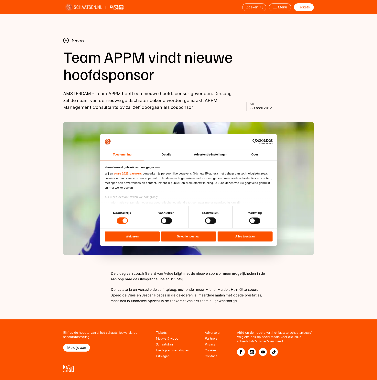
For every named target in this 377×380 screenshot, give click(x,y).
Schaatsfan (164, 344)
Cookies (210, 350)
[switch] (166, 221)
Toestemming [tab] (122, 154)
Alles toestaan (245, 236)
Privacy (210, 344)
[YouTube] (263, 352)
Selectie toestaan (188, 236)
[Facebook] (241, 352)
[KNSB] (188, 368)
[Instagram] (252, 352)
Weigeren (132, 236)
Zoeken (252, 7)
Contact (211, 356)
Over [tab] (254, 154)
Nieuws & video (167, 338)
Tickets (304, 7)
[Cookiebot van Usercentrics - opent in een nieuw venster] (255, 142)
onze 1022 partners (128, 173)
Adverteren (213, 333)
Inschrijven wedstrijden (172, 350)
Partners (211, 338)
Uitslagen (162, 356)
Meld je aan (76, 347)
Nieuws (78, 40)
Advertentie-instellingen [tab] (210, 154)
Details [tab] (166, 154)
